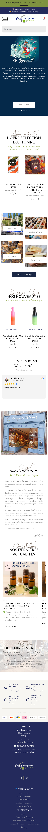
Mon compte (24, 799)
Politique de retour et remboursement (24, 823)
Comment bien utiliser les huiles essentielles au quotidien (18, 606)
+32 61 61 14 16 (24, 739)
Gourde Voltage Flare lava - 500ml (13, 338)
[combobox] (24, 29)
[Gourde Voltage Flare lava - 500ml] (13, 319)
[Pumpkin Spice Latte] (13, 167)
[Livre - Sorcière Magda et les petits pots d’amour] (35, 167)
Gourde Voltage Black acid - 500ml (35, 338)
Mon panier (24, 792)
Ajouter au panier (13, 178)
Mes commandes (24, 796)
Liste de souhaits (24, 806)
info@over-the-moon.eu (24, 742)
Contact (24, 813)
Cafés (20, 190)
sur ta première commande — (24, 3)
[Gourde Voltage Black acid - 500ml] (35, 319)
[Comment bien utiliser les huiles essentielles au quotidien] (20, 579)
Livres (42, 195)
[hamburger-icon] (5, 19)
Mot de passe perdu (24, 802)
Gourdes (13, 344)
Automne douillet (10, 190)
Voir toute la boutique (24, 274)
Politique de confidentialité (24, 820)
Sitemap (24, 827)
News (5, 600)
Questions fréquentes (24, 817)
